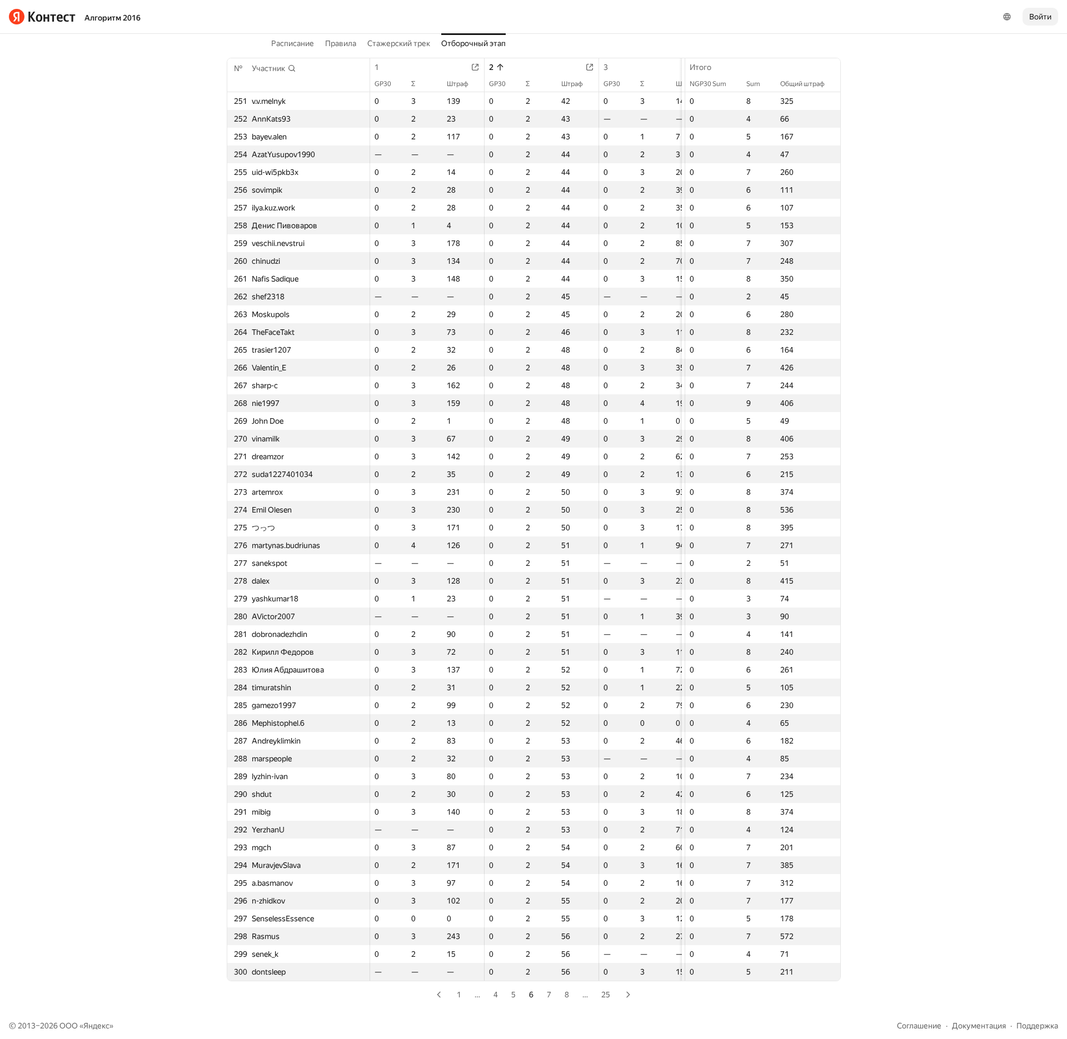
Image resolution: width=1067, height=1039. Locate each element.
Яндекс (96, 1025)
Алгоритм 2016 (112, 17)
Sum (753, 84)
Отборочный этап (473, 43)
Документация (979, 1025)
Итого (700, 67)
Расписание (292, 43)
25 (605, 994)
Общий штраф (802, 84)
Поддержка (1037, 1025)
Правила (340, 43)
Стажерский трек (398, 43)
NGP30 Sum (708, 84)
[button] (274, 68)
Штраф (457, 84)
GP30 (383, 84)
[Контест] (42, 16)
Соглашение (919, 1025)
